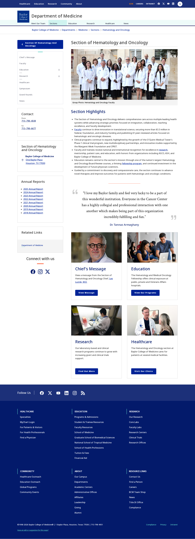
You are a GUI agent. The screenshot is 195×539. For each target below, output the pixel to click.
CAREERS (139, 4)
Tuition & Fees (81, 452)
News (126, 23)
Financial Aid (80, 458)
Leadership (79, 502)
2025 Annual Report (33, 189)
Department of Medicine (32, 245)
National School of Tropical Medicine (93, 442)
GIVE (131, 4)
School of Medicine (84, 432)
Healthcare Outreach (30, 476)
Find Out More (87, 371)
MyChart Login (27, 422)
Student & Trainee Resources (89, 422)
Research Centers (138, 432)
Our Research (136, 416)
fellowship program (132, 163)
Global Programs (28, 487)
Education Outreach (30, 481)
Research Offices (137, 442)
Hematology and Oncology (116, 29)
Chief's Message (27, 57)
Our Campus (80, 476)
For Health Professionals (32, 432)
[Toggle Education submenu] (59, 70)
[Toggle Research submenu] (59, 76)
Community (66, 3)
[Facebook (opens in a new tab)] (159, 3)
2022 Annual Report (33, 199)
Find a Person (136, 481)
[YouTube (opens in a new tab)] (168, 3)
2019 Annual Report (33, 209)
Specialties (25, 416)
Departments (68, 29)
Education (39, 3)
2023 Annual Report (33, 195)
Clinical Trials (135, 437)
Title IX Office (136, 502)
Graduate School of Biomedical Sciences (94, 437)
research (163, 149)
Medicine (83, 29)
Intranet (174, 524)
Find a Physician (28, 437)
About (79, 3)
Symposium (24, 88)
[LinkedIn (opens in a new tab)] (173, 3)
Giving (77, 507)
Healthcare (24, 3)
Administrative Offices (85, 492)
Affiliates (78, 497)
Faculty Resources (83, 427)
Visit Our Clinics (144, 371)
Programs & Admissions (86, 416)
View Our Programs (145, 292)
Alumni (77, 512)
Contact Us (134, 476)
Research (52, 3)
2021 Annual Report (33, 202)
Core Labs (134, 422)
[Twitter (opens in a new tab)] (47, 271)
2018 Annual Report (33, 212)
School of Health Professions (89, 447)
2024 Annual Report (33, 192)
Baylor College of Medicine (45, 29)
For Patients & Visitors (31, 427)
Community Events (29, 492)
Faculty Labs (135, 427)
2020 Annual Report (33, 206)
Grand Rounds (25, 94)
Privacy (163, 524)
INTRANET (150, 4)
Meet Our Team (38, 23)
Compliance (135, 507)
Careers (133, 487)
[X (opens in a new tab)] (163, 3)
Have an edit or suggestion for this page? (33, 530)
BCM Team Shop (137, 492)
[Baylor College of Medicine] (23, 17)
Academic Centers (83, 487)
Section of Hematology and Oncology (41, 44)
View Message (86, 292)
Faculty (78, 129)
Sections (53, 23)
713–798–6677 (28, 128)
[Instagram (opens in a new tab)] (40, 271)
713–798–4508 (28, 120)
